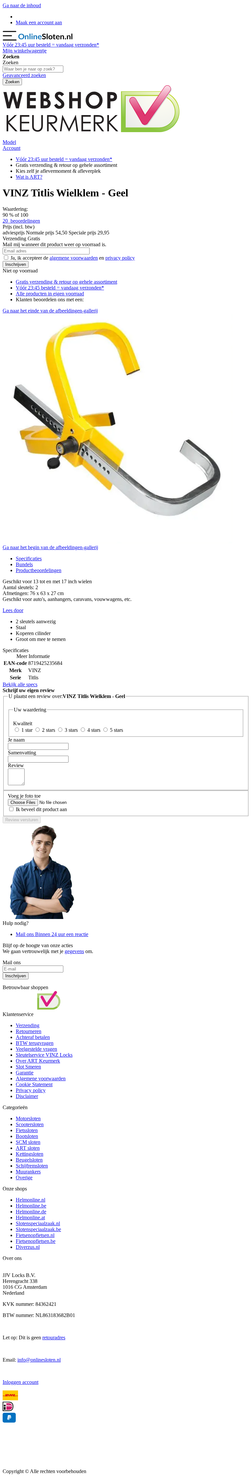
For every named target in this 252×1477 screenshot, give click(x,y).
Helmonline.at (30, 1217)
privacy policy (120, 258)
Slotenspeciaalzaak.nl (38, 1223)
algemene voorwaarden (74, 258)
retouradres (53, 1337)
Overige (24, 1177)
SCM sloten (28, 1142)
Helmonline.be (31, 1205)
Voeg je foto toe (24, 796)
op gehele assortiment (66, 282)
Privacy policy (31, 1090)
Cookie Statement (34, 1084)
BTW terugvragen (34, 1043)
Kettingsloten (29, 1154)
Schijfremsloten (32, 1165)
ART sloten (28, 1148)
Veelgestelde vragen (36, 1049)
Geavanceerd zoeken (24, 75)
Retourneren (28, 1031)
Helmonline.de (31, 1211)
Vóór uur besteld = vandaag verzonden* (51, 45)
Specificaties (29, 558)
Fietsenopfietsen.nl (35, 1235)
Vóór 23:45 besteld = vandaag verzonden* (60, 287)
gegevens (74, 951)
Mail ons (52, 934)
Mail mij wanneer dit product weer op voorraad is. (54, 244)
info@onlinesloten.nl (39, 1360)
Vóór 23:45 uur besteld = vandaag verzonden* (64, 159)
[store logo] (46, 39)
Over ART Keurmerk (38, 1061)
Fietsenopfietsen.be (35, 1241)
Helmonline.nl (30, 1200)
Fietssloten (27, 1130)
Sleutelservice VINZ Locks (44, 1055)
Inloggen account (20, 1382)
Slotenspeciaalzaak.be (38, 1229)
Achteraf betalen (33, 1037)
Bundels (24, 564)
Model (9, 142)
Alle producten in (50, 293)
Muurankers (28, 1171)
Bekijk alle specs (20, 684)
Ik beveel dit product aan (41, 809)
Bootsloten (27, 1136)
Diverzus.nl (28, 1247)
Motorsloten (28, 1118)
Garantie (24, 1072)
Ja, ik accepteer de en (72, 258)
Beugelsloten (29, 1160)
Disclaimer (27, 1096)
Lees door (13, 610)
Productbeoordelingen (38, 570)
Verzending (27, 1025)
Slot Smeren (28, 1066)
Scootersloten (30, 1124)
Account (11, 148)
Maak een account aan (39, 22)
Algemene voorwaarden (41, 1078)
